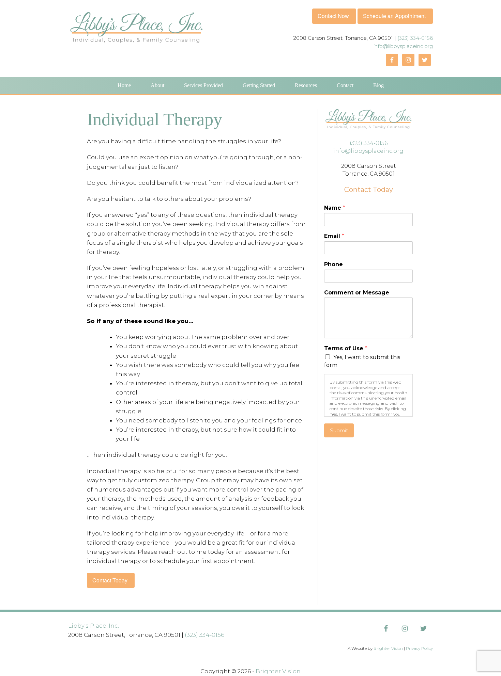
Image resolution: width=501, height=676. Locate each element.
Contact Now (333, 16)
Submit (339, 430)
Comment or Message (356, 292)
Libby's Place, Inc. (93, 625)
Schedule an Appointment (394, 16)
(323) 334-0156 (415, 38)
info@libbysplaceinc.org (403, 46)
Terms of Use (345, 348)
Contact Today (109, 580)
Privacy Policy (419, 648)
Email (334, 236)
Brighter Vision (388, 648)
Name (334, 208)
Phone (333, 264)
